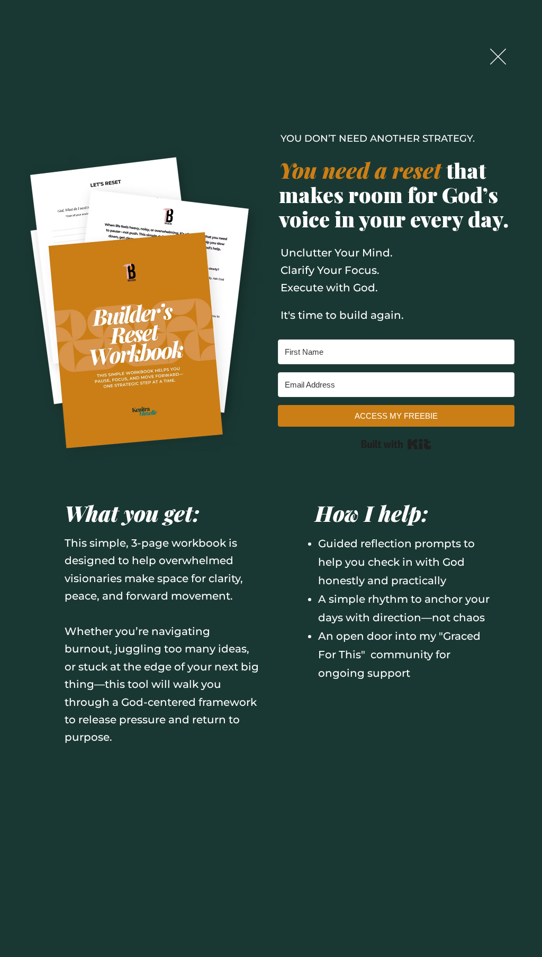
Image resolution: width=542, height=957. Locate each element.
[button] (498, 57)
